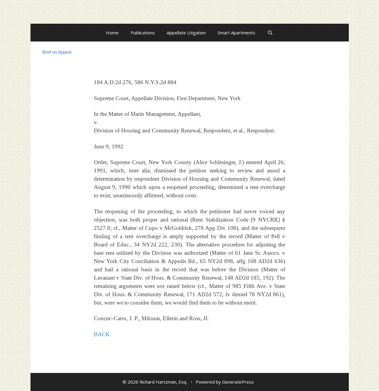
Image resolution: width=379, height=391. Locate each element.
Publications (143, 33)
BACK (102, 334)
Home (112, 33)
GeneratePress (238, 382)
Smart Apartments (236, 33)
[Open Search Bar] (270, 32)
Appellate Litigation (186, 33)
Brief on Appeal (56, 52)
